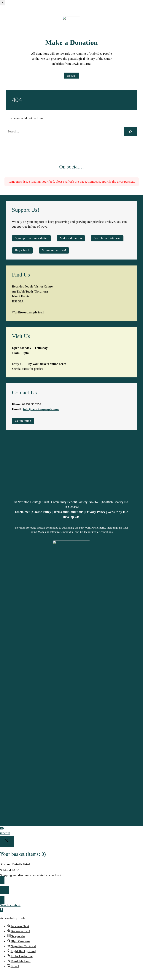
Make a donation (71, 238)
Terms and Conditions (68, 512)
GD (2, 833)
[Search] (130, 131)
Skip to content (10, 905)
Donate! (71, 75)
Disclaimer (22, 512)
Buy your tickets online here (45, 364)
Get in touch (23, 421)
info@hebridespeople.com (41, 409)
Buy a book (22, 250)
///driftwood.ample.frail (28, 312)
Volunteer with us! (54, 250)
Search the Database (107, 238)
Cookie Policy (41, 512)
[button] (1, 910)
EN (2, 828)
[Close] (7, 841)
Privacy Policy (95, 512)
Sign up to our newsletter (31, 238)
